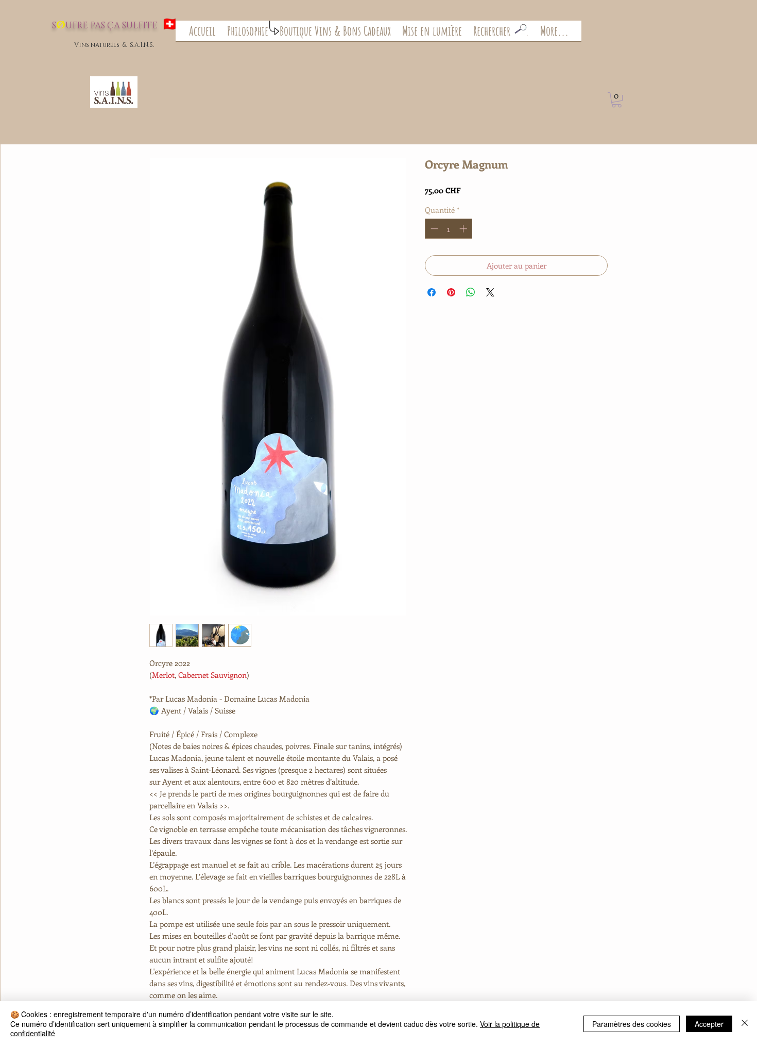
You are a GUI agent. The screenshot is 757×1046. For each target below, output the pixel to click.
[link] (617, 99)
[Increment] (464, 228)
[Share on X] (490, 292)
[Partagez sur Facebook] (431, 292)
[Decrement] (433, 228)
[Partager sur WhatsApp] (470, 292)
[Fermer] (744, 1023)
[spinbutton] (448, 228)
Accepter (709, 1024)
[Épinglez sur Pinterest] (451, 292)
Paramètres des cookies (631, 1024)
